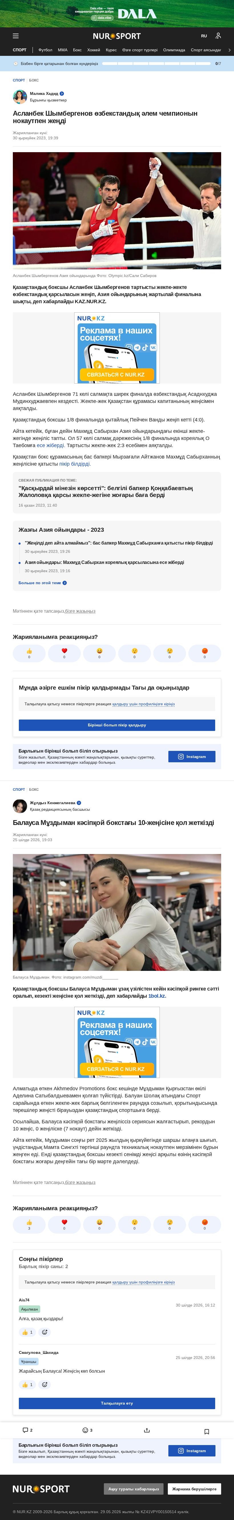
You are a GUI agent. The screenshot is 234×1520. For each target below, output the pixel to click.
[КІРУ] (218, 36)
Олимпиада (174, 50)
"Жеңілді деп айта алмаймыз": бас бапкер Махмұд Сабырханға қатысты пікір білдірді (119, 543)
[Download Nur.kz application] (117, 13)
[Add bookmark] (207, 1432)
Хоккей (93, 50)
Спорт (20, 50)
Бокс (77, 50)
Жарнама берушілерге (194, 1489)
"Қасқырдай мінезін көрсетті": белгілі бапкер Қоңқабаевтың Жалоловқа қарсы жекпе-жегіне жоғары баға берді (106, 491)
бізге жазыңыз (80, 611)
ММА (62, 50)
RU (204, 36)
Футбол (45, 50)
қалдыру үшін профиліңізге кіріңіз (143, 704)
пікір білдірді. (75, 464)
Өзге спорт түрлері (140, 50)
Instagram (196, 756)
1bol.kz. (157, 996)
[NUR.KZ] (117, 36)
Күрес (111, 50)
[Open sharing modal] (147, 1430)
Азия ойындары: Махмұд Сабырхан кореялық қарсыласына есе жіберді (104, 562)
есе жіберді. (50, 445)
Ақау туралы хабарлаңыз (133, 1489)
